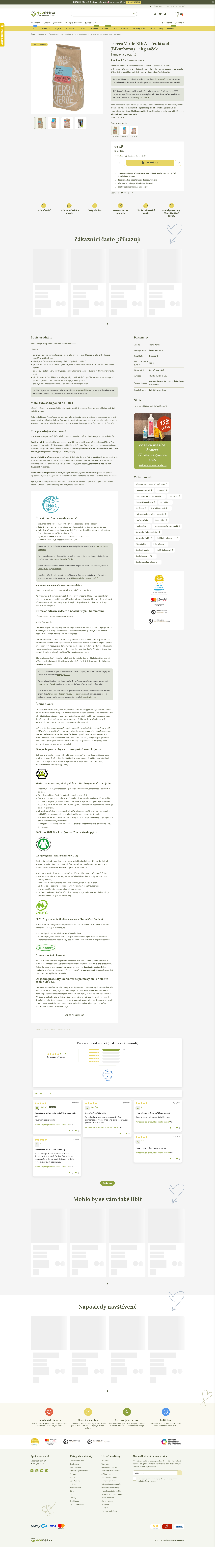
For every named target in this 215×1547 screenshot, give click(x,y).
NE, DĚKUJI (107, 785)
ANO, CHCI (107, 776)
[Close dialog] (132, 742)
